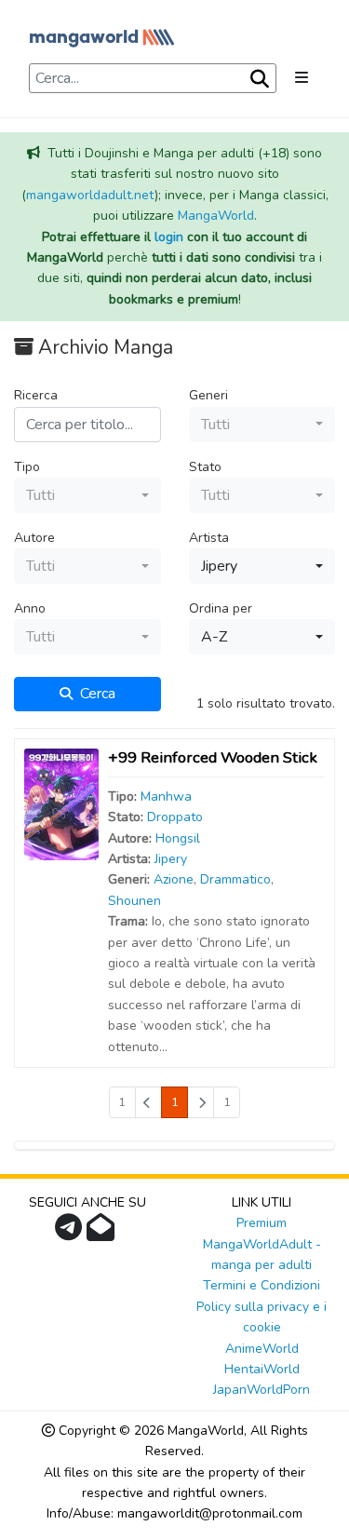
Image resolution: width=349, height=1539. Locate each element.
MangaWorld (216, 215)
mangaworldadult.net (90, 195)
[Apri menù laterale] (301, 78)
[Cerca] (258, 79)
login (168, 237)
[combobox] (262, 424)
